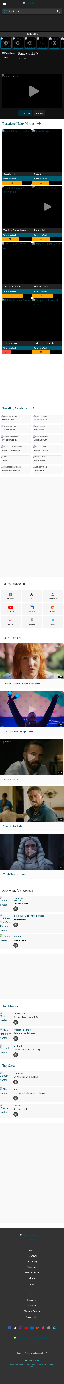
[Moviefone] (32, 4)
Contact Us (32, 1300)
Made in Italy (40, 230)
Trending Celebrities (15, 408)
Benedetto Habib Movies (18, 123)
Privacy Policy (32, 1317)
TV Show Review (21, 904)
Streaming (32, 1261)
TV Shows (32, 1256)
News (32, 1284)
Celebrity (24, 58)
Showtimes (32, 1267)
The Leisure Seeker (12, 286)
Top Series (9, 1065)
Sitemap (32, 1306)
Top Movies (10, 1006)
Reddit (52, 611)
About (32, 1294)
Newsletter (32, 624)
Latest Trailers (11, 637)
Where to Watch (9, 179)
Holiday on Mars (10, 343)
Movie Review (20, 920)
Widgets (53, 624)
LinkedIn (31, 611)
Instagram (53, 598)
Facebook (10, 598)
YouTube (10, 611)
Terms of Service (32, 1311)
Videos (32, 1278)
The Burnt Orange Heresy (14, 230)
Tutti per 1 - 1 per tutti (44, 343)
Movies (32, 1250)
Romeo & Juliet (41, 286)
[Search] (59, 11)
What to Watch (32, 1273)
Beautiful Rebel (10, 174)
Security (38, 174)
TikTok (10, 624)
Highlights (32, 34)
